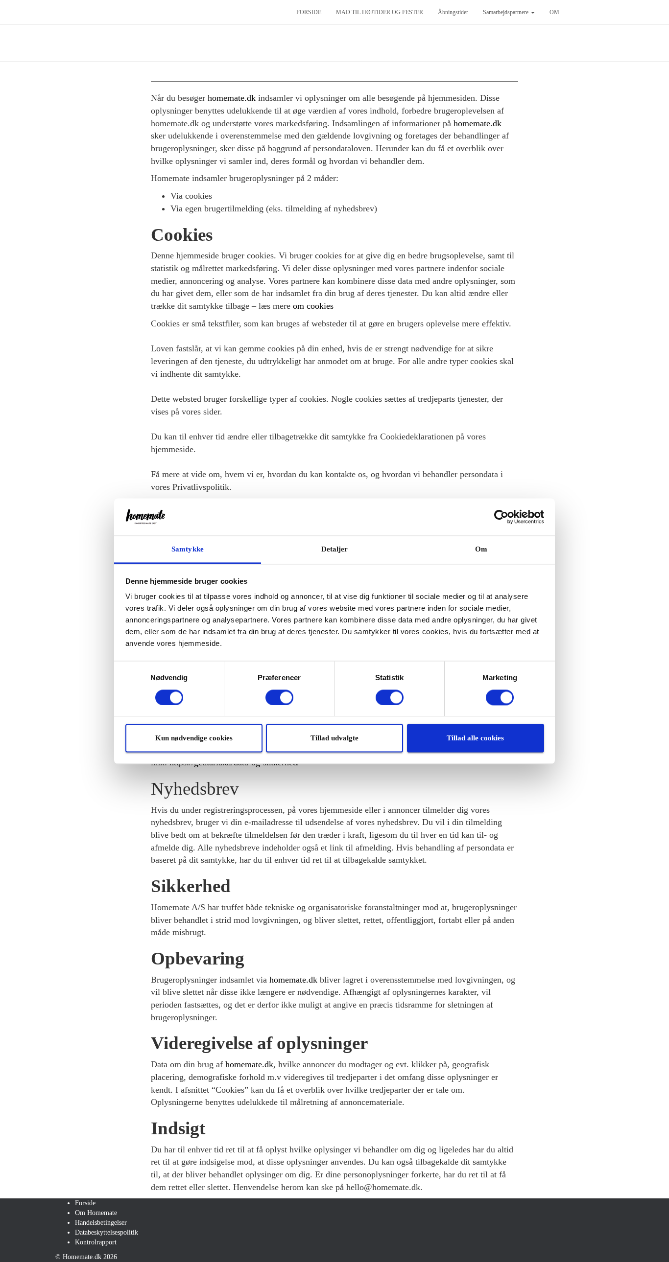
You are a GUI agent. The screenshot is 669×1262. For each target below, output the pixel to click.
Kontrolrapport (96, 1242)
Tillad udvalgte (334, 738)
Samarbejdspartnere (506, 12)
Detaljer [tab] (334, 549)
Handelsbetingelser (101, 1222)
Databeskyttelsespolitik (106, 1232)
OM (554, 12)
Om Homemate (96, 1212)
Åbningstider (453, 12)
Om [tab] (481, 549)
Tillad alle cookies (475, 738)
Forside (85, 1203)
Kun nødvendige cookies (194, 738)
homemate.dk (478, 123)
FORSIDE (308, 12)
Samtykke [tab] (187, 549)
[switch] (279, 697)
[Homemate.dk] (168, 12)
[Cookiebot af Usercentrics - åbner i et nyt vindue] (501, 516)
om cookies (313, 306)
